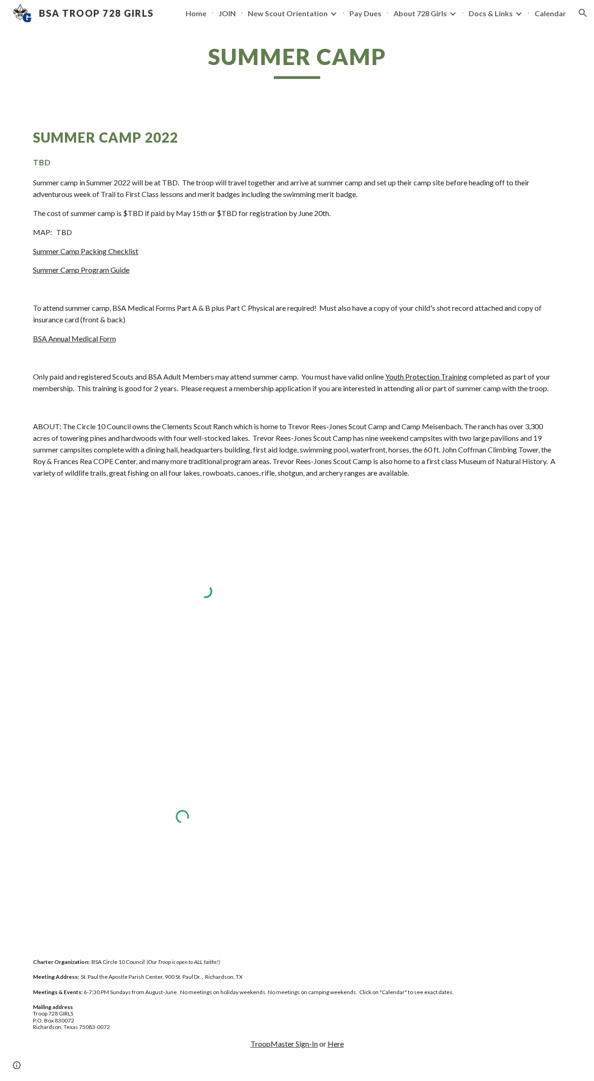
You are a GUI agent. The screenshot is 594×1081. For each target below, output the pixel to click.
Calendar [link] (550, 13)
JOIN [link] (227, 13)
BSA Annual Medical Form (74, 338)
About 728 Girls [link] (420, 13)
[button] (583, 13)
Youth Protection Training (426, 376)
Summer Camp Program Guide (81, 269)
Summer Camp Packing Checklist (85, 251)
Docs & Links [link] (491, 13)
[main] (297, 61)
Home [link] (196, 13)
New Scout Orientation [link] (288, 13)
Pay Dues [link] (365, 13)
